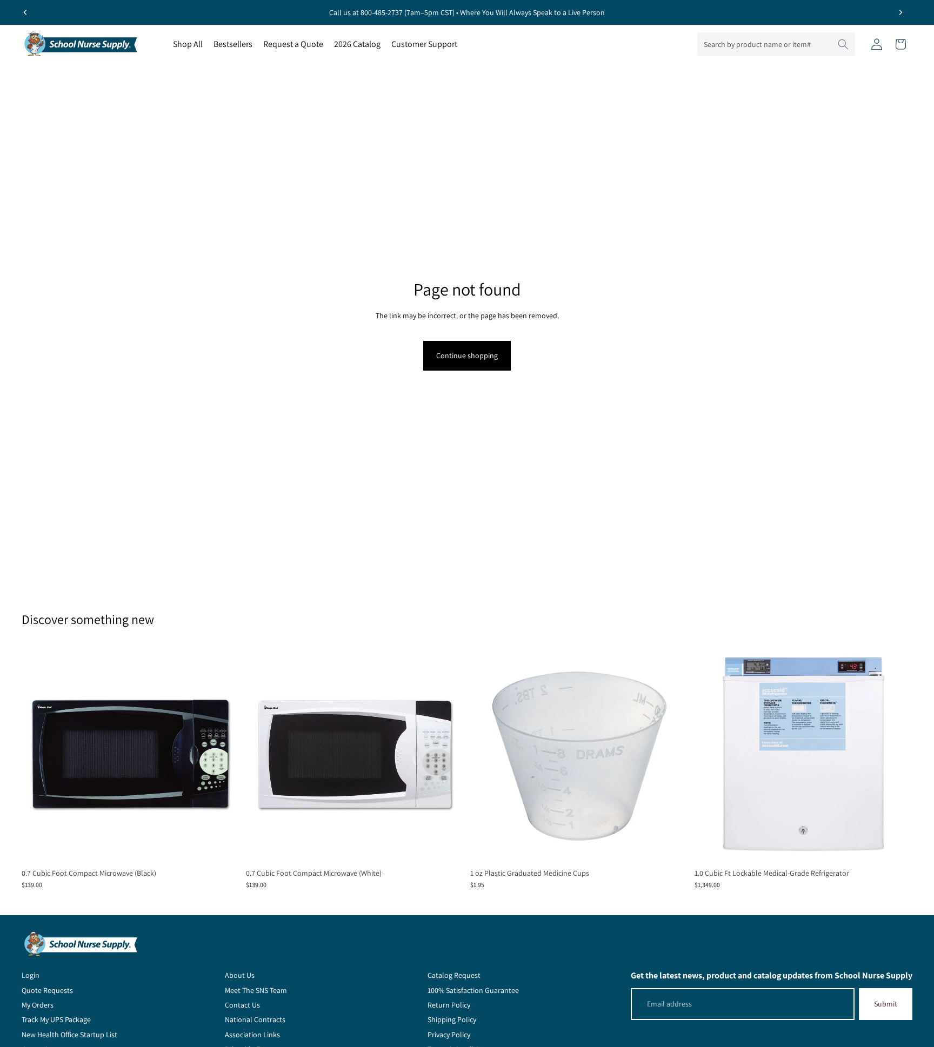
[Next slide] (900, 12)
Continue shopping (467, 355)
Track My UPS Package (56, 1019)
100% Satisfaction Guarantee (473, 990)
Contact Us (242, 1005)
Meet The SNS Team (256, 990)
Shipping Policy (452, 1019)
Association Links (252, 1034)
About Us (240, 975)
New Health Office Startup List (69, 1034)
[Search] (843, 44)
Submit (885, 1004)
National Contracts (255, 1019)
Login (30, 975)
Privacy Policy (449, 1034)
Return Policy (449, 1005)
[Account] (877, 44)
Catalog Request (454, 975)
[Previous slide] (25, 12)
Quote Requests (47, 990)
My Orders (38, 1005)
